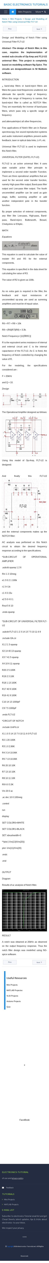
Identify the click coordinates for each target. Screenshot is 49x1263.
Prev (10, 29)
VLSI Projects (12, 996)
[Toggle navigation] (5, 11)
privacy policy (17, 1178)
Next (38, 29)
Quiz (8, 1007)
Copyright (10, 1246)
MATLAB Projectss (14, 990)
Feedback (10, 1187)
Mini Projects (24, 11)
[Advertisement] (24, 1036)
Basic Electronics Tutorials (25, 4)
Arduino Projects (14, 1001)
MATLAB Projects (11, 1204)
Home (4, 19)
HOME (24, 1237)
